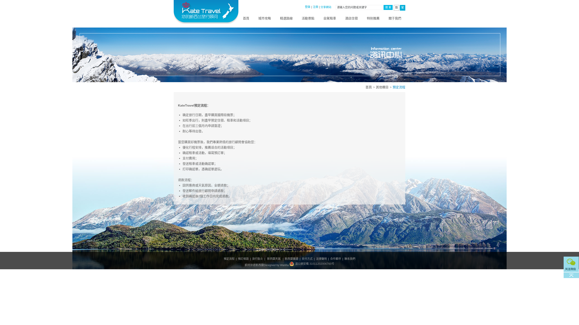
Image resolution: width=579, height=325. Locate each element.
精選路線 (286, 18)
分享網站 (325, 7)
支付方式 (307, 258)
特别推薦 (373, 18)
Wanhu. (285, 265)
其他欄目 (382, 87)
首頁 (246, 18)
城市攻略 (264, 18)
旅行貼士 (257, 258)
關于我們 (395, 18)
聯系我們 (349, 258)
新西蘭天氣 (274, 258)
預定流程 (229, 258)
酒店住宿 (351, 18)
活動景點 (308, 18)
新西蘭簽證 (291, 258)
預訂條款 (243, 258)
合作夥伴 (335, 258)
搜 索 (388, 7)
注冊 (315, 7)
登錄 (307, 7)
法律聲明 (321, 258)
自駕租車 (329, 18)
